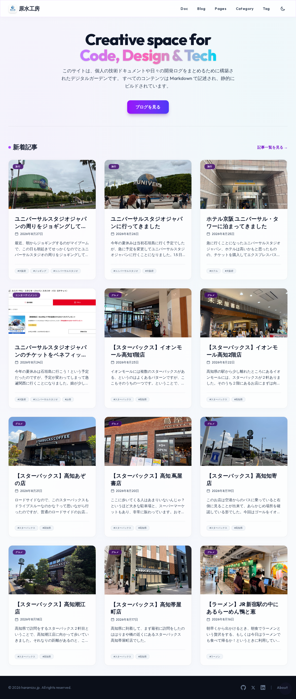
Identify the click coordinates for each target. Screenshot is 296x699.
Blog (201, 8)
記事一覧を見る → (272, 147)
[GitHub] (243, 687)
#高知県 (142, 399)
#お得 (68, 399)
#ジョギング (39, 270)
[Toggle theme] (283, 8)
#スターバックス (122, 399)
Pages (220, 8)
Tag (266, 8)
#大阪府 (22, 270)
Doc (184, 8)
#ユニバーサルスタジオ (65, 270)
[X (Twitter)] (253, 688)
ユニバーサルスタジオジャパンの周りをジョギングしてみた (51, 226)
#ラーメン (215, 656)
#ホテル (214, 270)
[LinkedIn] (263, 687)
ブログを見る (148, 107)
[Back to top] (285, 688)
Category (245, 8)
